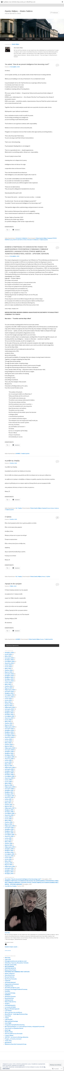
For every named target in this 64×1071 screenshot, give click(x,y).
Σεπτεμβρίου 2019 (9, 757)
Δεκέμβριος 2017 (9, 790)
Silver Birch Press (10, 975)
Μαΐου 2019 (8, 764)
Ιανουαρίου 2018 (9, 788)
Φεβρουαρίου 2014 (10, 866)
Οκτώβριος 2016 (9, 811)
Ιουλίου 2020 (8, 739)
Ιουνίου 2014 (8, 859)
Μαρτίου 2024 (8, 672)
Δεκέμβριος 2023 (9, 675)
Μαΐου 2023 (8, 684)
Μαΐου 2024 (8, 668)
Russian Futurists (9, 977)
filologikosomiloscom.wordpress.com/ (16, 961)
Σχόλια (48, 576)
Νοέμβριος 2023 (9, 677)
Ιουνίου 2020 (8, 741)
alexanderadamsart (10, 982)
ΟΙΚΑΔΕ (7, 39)
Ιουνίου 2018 (8, 781)
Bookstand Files (9, 998)
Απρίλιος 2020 (9, 744)
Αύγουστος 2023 (9, 681)
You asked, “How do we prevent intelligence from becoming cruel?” (27, 64)
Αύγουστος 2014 (9, 856)
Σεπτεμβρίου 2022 (9, 695)
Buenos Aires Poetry (10, 970)
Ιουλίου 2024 (8, 665)
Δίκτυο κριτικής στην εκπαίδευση (13, 1012)
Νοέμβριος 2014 (9, 850)
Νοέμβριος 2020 (9, 732)
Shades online (9, 1031)
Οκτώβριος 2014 (9, 852)
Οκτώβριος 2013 (9, 873)
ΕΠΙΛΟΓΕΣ (37, 39)
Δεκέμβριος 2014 (9, 848)
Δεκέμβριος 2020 (9, 730)
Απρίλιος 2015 (8, 843)
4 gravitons (8, 1016)
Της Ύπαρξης (19, 508)
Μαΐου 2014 (8, 861)
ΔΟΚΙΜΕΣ (20, 39)
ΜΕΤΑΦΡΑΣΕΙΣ (46, 39)
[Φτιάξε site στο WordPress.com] (32, 2)
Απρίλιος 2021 (8, 723)
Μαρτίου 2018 (8, 785)
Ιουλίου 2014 (8, 857)
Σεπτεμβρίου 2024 (9, 661)
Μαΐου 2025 (8, 656)
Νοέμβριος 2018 (9, 772)
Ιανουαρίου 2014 (9, 868)
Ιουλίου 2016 (8, 817)
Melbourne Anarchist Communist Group (15, 1044)
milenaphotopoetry (10, 1005)
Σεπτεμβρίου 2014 (9, 854)
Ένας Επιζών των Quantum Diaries (14, 1028)
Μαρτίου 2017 (8, 806)
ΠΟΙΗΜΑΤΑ (7, 994)
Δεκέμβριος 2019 (9, 751)
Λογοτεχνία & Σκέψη (10, 993)
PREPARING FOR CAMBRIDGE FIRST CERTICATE (17, 971)
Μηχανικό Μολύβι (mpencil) (12, 1009)
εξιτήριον (7, 1003)
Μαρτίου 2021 (8, 725)
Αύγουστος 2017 (9, 797)
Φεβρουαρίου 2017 (10, 808)
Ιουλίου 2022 (8, 698)
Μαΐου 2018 (8, 783)
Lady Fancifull (8, 1019)
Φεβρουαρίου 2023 (10, 689)
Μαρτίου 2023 (8, 688)
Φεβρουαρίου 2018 (10, 787)
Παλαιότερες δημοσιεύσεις (12, 645)
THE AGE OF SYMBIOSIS (21, 238)
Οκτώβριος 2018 (9, 774)
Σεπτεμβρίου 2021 (9, 716)
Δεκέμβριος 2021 (9, 711)
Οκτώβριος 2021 (9, 714)
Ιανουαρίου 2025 (9, 658)
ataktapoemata (9, 1000)
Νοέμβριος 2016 (9, 810)
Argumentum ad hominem (12, 984)
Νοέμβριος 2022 (9, 693)
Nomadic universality (10, 964)
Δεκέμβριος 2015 (9, 829)
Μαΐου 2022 (8, 702)
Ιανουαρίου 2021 (9, 728)
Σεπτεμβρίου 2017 (9, 795)
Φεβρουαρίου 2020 (10, 748)
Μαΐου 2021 (8, 721)
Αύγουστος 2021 (9, 718)
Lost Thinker (8, 1010)
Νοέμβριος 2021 (9, 712)
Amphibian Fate (9, 986)
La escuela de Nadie (10, 1007)
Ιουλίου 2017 (8, 799)
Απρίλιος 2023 (9, 686)
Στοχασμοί (49, 238)
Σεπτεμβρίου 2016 (9, 813)
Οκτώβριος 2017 (9, 794)
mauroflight (8, 1023)
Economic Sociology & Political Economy (16, 989)
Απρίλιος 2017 (8, 804)
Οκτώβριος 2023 (9, 679)
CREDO (13, 39)
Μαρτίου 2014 (8, 864)
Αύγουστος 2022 (9, 696)
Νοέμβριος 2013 (9, 871)
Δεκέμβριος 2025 (9, 652)
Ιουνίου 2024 (8, 666)
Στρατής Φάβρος (15, 44)
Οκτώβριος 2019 (9, 755)
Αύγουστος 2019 (9, 758)
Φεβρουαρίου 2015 (10, 847)
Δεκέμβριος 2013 (9, 870)
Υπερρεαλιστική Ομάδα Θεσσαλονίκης (15, 1024)
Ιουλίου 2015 (8, 838)
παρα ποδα (8, 959)
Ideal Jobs (7, 957)
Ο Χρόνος (8, 517)
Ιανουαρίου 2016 (9, 827)
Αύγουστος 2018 (9, 778)
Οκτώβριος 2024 (9, 659)
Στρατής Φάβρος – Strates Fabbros (19, 11)
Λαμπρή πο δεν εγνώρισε (13, 584)
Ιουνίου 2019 (8, 762)
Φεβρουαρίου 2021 (10, 727)
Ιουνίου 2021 (8, 719)
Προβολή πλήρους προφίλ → (11, 946)
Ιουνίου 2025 (8, 654)
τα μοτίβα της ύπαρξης (12, 461)
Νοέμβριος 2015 (9, 831)
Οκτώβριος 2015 (9, 833)
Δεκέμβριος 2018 (9, 771)
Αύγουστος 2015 (9, 836)
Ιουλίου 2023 (8, 682)
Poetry (11, 239)
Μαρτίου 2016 (8, 824)
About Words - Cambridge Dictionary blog (16, 1014)
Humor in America (9, 973)
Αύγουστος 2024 (9, 663)
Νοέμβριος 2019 (9, 753)
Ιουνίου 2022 (8, 700)
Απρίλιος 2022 (9, 704)
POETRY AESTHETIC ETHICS (20, 239)
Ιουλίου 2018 (8, 779)
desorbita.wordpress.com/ (12, 987)
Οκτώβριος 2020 (9, 734)
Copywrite (7, 980)
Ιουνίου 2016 (8, 818)
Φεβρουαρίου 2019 (10, 767)
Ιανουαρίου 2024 (9, 673)
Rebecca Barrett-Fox (10, 1001)
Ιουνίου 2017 (8, 801)
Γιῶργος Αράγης (9, 1035)
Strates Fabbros (54, 508)
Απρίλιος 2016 (8, 822)
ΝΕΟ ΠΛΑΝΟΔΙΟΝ (9, 966)
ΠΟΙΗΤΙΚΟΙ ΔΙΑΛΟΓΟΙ (10, 968)
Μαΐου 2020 (8, 742)
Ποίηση (37, 238)
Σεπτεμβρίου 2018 (9, 776)
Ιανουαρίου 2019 (9, 769)
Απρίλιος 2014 (8, 863)
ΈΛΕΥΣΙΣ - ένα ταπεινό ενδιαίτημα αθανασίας (16, 1037)
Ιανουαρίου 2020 (9, 749)
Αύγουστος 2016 (9, 815)
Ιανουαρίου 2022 (9, 709)
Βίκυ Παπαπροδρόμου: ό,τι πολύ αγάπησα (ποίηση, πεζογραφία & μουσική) (24, 1026)
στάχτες (7, 1017)
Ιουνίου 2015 (8, 840)
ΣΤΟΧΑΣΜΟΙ (29, 39)
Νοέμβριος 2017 (9, 792)
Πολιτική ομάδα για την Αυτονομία (13, 1033)
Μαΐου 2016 (8, 820)
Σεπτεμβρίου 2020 (10, 735)
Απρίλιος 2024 (9, 670)
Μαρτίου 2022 (8, 705)
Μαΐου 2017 (8, 802)
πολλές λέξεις (8, 1040)
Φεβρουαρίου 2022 (10, 707)
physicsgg (7, 1030)
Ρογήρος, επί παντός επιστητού (13, 1039)
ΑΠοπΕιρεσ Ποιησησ (10, 996)
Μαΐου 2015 (8, 841)
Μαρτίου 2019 (8, 765)
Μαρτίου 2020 (8, 746)
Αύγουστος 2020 (9, 737)
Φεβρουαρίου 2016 (10, 825)
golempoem (8, 1042)
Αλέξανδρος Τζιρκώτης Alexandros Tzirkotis (16, 963)
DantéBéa (7, 991)
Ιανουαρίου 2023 (9, 691)
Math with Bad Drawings (11, 1021)
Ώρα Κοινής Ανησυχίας (11, 978)
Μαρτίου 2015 (8, 845)
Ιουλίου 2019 (8, 760)
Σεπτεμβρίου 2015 (9, 834)
